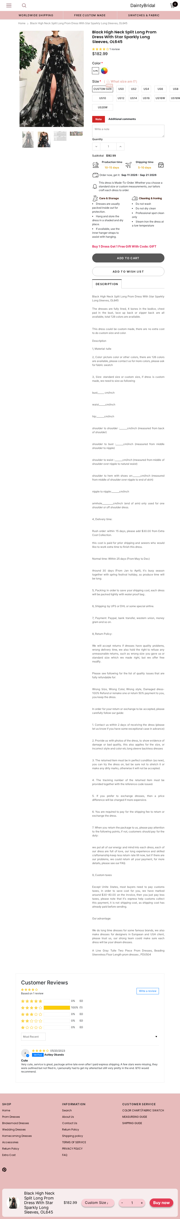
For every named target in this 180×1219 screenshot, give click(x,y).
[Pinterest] (4, 1169)
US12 (121, 98)
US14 (133, 98)
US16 (146, 98)
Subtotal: (98, 155)
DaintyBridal (142, 5)
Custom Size (103, 88)
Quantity (97, 139)
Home (21, 23)
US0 (121, 88)
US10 (102, 98)
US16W (160, 98)
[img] (40, 1050)
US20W (103, 107)
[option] (36, 15)
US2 (133, 88)
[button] (101, 49)
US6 (160, 88)
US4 (146, 88)
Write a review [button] (148, 991)
